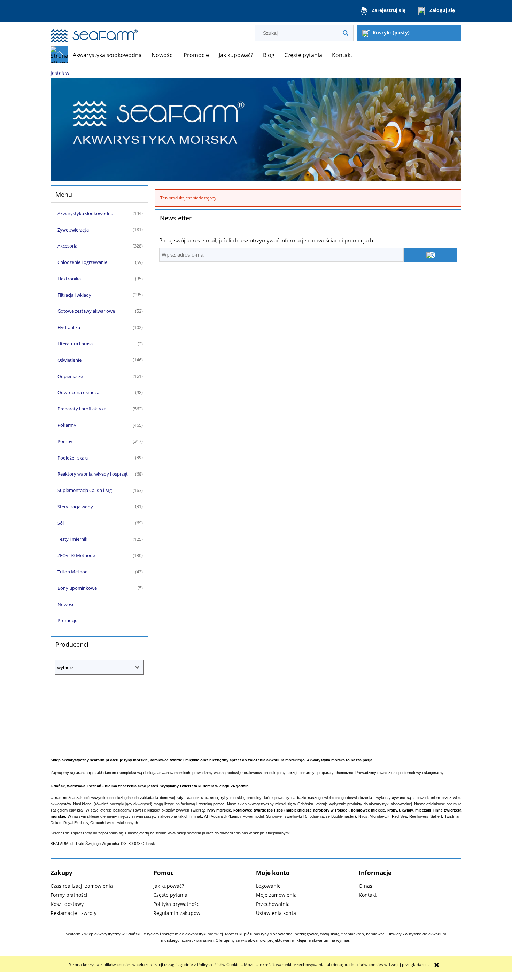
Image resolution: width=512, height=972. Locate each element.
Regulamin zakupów (176, 913)
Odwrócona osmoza (78, 392)
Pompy (64, 441)
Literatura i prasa (75, 343)
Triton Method (72, 572)
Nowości (66, 604)
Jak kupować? (168, 886)
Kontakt (368, 895)
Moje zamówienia (276, 895)
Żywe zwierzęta (73, 230)
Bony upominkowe (77, 588)
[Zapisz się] (430, 255)
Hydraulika (68, 327)
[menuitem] (107, 55)
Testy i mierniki (72, 539)
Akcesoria (67, 246)
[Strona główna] (94, 32)
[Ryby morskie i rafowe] (256, 129)
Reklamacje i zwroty (73, 913)
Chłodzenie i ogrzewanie (82, 262)
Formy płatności (69, 895)
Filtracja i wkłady (74, 295)
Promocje (67, 620)
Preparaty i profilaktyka (81, 409)
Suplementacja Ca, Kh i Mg (84, 490)
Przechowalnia (273, 904)
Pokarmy (66, 425)
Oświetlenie (69, 360)
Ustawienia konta (276, 913)
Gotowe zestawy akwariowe (86, 311)
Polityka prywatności (177, 904)
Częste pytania (170, 895)
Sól (60, 523)
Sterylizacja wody (75, 506)
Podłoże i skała (72, 458)
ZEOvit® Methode (76, 555)
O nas (365, 886)
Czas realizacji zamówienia (82, 886)
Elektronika (69, 278)
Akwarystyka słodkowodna (85, 213)
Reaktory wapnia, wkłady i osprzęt (92, 474)
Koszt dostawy (67, 904)
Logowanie (268, 886)
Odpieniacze (70, 376)
